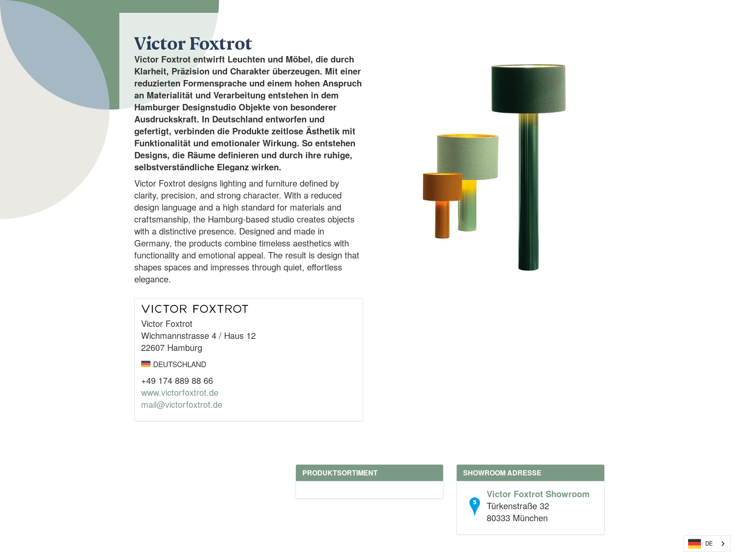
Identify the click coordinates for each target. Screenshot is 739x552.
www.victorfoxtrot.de (180, 392)
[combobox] (706, 543)
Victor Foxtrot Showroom (538, 493)
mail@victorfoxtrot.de (181, 404)
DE (709, 543)
